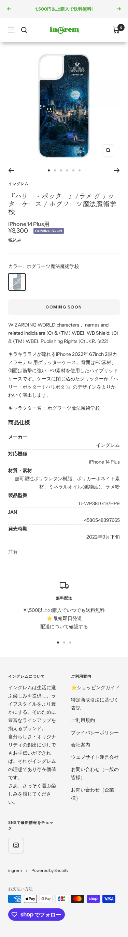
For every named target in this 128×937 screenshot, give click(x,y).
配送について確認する (64, 626)
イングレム (18, 183)
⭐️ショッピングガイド (95, 687)
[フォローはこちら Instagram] (16, 845)
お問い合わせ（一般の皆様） (95, 773)
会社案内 (80, 745)
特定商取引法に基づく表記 (95, 704)
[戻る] (11, 170)
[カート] (116, 30)
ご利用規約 (83, 720)
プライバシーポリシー (95, 732)
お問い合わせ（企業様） (92, 794)
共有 (13, 551)
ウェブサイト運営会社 (95, 757)
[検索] (24, 30)
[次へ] (117, 170)
